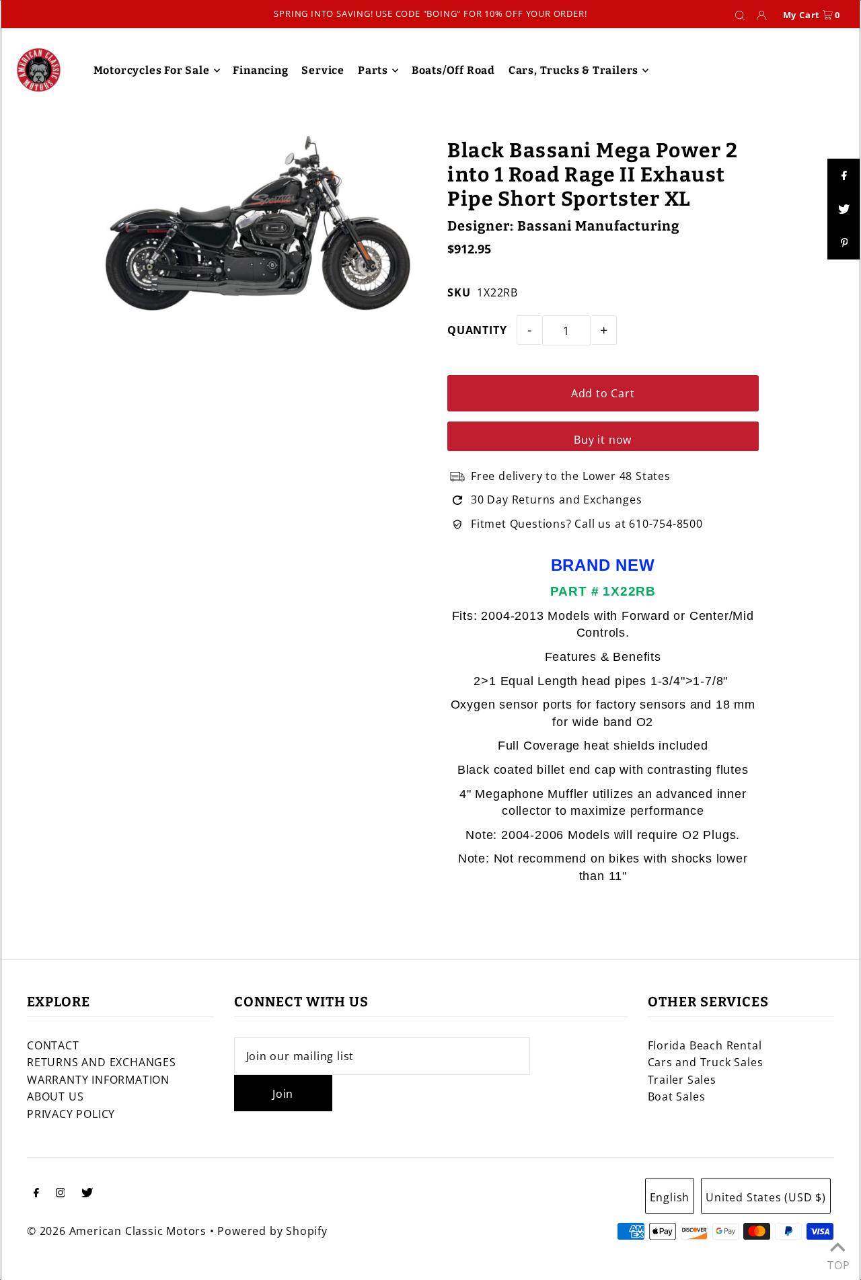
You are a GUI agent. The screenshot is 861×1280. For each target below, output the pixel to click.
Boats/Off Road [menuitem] (453, 70)
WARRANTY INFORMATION (98, 1079)
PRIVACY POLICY (71, 1114)
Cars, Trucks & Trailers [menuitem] (573, 70)
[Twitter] (87, 1194)
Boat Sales (677, 1096)
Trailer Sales (682, 1079)
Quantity (477, 330)
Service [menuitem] (322, 70)
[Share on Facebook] (844, 175)
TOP (837, 1262)
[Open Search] (740, 14)
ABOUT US (55, 1096)
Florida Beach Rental (705, 1045)
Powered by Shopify (272, 1231)
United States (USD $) (766, 1197)
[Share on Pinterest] (844, 242)
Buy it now (603, 439)
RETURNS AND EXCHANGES (101, 1062)
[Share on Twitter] (844, 209)
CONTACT (53, 1045)
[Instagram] (60, 1194)
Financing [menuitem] (260, 70)
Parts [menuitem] (373, 70)
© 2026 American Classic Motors (117, 1231)
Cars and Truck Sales (705, 1062)
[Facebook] (36, 1194)
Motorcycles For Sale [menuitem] (151, 70)
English (670, 1197)
